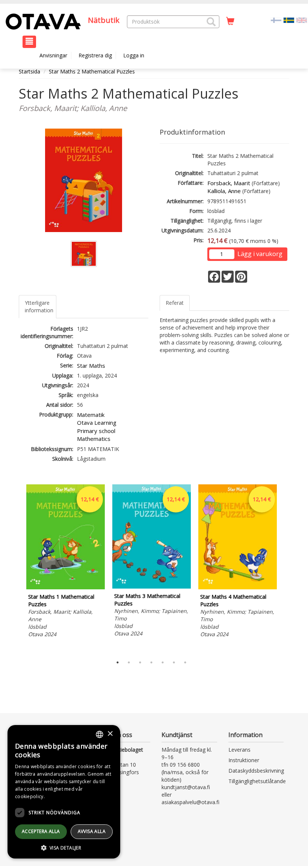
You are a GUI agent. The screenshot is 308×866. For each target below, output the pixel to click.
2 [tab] (129, 662)
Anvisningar (53, 55)
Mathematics (93, 438)
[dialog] (64, 792)
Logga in (133, 55)
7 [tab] (185, 662)
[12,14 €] (65, 587)
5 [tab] (162, 662)
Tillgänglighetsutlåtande (257, 781)
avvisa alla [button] (92, 831)
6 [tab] (174, 662)
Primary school (96, 430)
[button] (211, 21)
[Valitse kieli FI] (276, 19)
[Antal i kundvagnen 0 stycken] (230, 21)
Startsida (29, 71)
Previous (17, 568)
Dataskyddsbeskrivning (256, 770)
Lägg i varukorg (259, 254)
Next (285, 568)
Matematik (90, 414)
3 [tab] (140, 662)
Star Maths (91, 365)
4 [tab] (151, 662)
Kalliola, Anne (224, 191)
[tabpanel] (66, 562)
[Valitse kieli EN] (301, 19)
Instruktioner (243, 760)
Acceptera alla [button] (41, 831)
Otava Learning (96, 422)
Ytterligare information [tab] (39, 306)
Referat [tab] (175, 302)
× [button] (110, 734)
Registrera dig (95, 55)
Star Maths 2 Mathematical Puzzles (92, 71)
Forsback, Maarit (228, 183)
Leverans (239, 749)
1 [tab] (117, 662)
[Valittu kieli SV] (288, 19)
